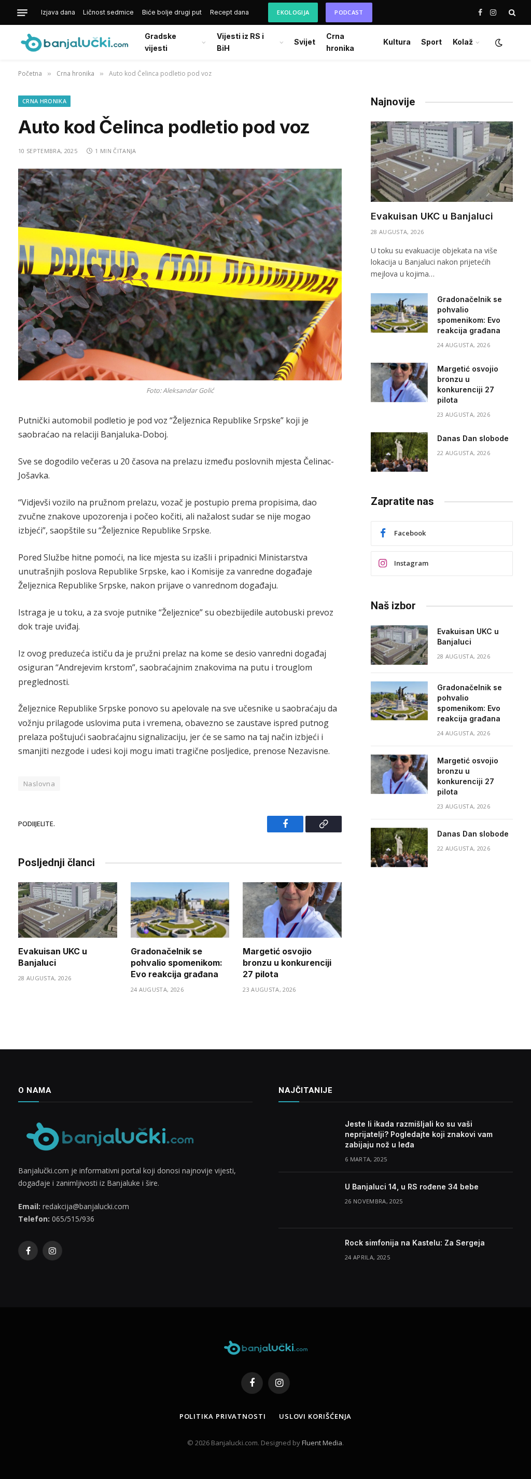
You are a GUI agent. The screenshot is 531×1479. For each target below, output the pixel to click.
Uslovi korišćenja (315, 1416)
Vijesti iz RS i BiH (240, 42)
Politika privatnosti (222, 1416)
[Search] (511, 12)
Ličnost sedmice (108, 12)
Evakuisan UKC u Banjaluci (52, 957)
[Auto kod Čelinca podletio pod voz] (180, 274)
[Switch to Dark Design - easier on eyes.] (498, 42)
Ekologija (293, 12)
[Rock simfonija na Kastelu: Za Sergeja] (307, 1256)
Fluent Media (322, 1442)
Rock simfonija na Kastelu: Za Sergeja (415, 1242)
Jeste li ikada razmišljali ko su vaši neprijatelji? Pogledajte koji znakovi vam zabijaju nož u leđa (419, 1134)
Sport (431, 41)
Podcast (348, 12)
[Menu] (22, 12)
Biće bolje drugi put (172, 12)
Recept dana (229, 12)
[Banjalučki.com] (74, 42)
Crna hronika (340, 42)
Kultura (397, 41)
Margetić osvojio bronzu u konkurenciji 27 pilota (287, 962)
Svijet (304, 41)
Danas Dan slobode (473, 438)
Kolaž (463, 41)
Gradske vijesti (160, 42)
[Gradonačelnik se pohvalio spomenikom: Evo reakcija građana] (180, 910)
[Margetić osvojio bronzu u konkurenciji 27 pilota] (292, 910)
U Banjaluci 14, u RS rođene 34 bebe (412, 1186)
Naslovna (39, 783)
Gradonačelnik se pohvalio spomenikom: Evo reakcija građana (176, 962)
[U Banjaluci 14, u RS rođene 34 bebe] (307, 1200)
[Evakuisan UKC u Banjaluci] (67, 910)
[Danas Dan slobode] (399, 452)
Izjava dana (58, 12)
